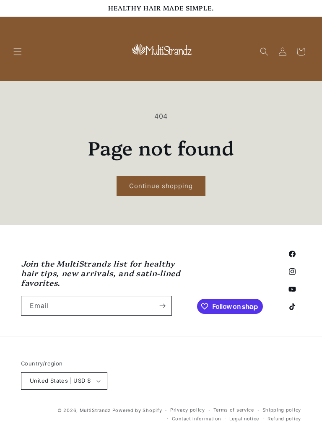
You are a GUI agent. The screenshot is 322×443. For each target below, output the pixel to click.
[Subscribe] (162, 306)
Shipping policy (281, 410)
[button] (17, 51)
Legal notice (244, 419)
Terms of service (233, 410)
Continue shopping (161, 186)
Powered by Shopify (137, 410)
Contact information (196, 419)
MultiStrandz (95, 410)
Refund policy (284, 419)
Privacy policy (187, 410)
